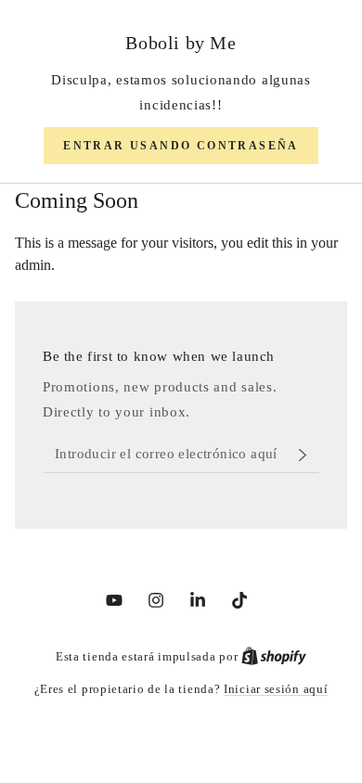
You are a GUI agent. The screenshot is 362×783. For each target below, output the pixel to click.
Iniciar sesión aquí (276, 689)
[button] (181, 145)
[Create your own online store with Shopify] (273, 656)
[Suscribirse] (307, 454)
